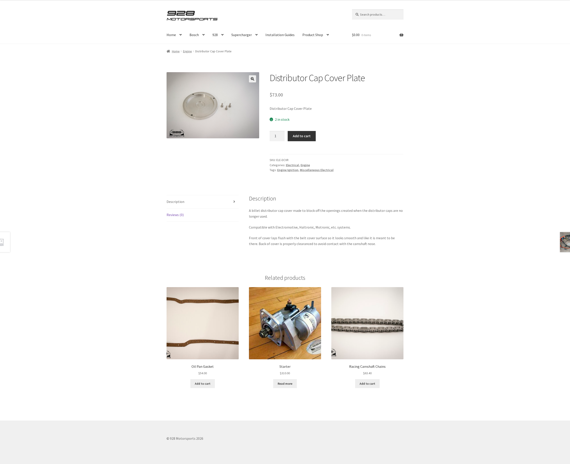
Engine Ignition (287, 170)
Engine (187, 51)
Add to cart (302, 136)
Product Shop (312, 35)
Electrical (292, 165)
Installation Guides (280, 35)
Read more (285, 384)
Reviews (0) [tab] (175, 215)
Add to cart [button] (202, 384)
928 (215, 35)
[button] (252, 78)
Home (171, 35)
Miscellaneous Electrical (317, 170)
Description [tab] (175, 201)
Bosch (194, 35)
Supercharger (241, 35)
